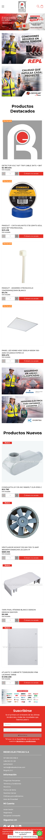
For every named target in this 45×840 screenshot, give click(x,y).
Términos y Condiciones (12, 784)
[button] (3, 21)
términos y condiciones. (26, 741)
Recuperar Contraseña (11, 815)
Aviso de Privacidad (10, 799)
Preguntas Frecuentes (11, 780)
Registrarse (7, 812)
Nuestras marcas (9, 793)
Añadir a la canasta (31, 173)
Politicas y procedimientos (13, 796)
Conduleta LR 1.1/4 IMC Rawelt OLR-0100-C (22, 487)
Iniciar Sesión (8, 809)
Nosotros (7, 787)
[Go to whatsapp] (39, 833)
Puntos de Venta (9, 790)
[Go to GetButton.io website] (39, 837)
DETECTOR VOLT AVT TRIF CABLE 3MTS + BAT (22, 166)
